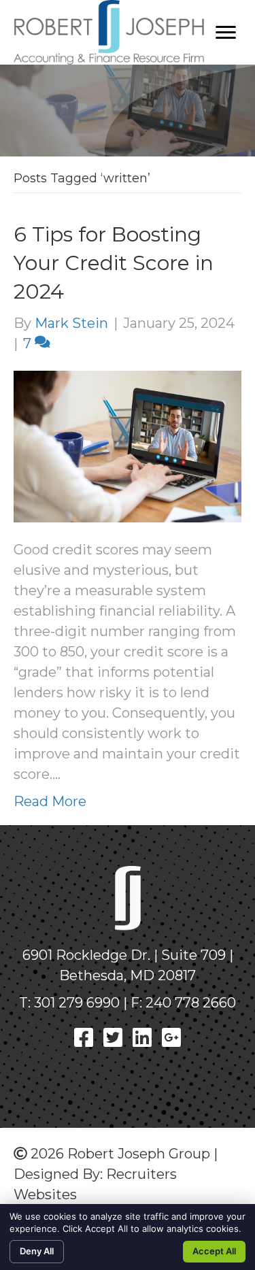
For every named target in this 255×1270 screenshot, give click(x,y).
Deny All (37, 1251)
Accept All (214, 1251)
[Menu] (225, 32)
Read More (50, 801)
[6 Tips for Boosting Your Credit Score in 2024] (127, 445)
